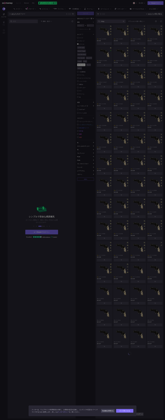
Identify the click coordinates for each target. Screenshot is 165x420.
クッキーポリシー (63, 412)
